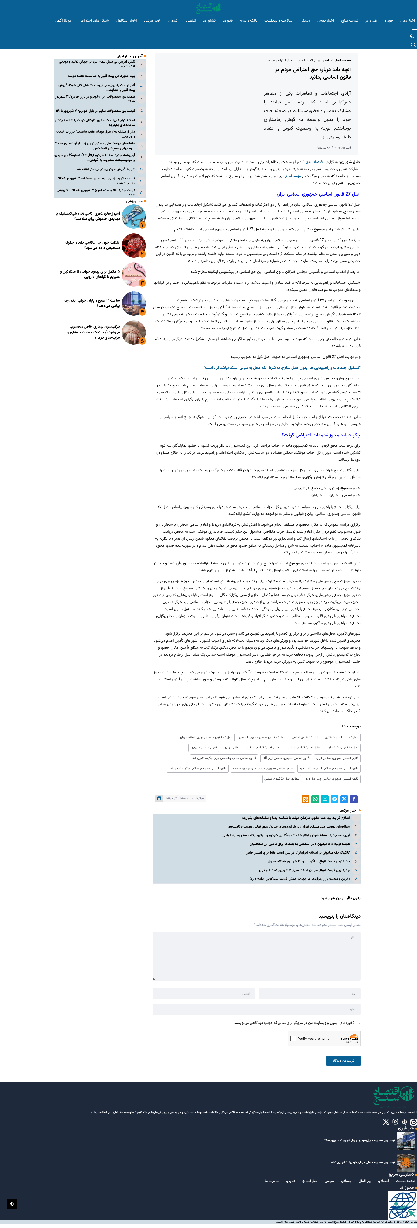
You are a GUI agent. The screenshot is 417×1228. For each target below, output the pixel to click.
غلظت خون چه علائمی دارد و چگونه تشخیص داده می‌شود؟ (92, 245)
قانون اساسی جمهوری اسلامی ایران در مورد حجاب (263, 768)
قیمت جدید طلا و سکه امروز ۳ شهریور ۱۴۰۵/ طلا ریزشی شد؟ (96, 193)
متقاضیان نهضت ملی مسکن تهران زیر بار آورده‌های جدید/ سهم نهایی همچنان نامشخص (288, 826)
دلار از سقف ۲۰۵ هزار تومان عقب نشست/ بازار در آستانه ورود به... (95, 134)
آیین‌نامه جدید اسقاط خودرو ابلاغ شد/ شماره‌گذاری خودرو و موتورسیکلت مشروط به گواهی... (285, 835)
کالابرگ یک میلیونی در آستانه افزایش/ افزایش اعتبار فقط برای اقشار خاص (298, 853)
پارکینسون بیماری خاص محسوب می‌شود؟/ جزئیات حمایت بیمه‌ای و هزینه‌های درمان (93, 332)
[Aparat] (404, 1122)
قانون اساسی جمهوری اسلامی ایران (337, 758)
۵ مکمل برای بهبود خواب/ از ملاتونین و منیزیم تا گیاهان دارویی (90, 274)
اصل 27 (353, 737)
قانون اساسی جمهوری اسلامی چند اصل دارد (332, 779)
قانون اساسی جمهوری (204, 747)
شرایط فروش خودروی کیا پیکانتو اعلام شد (105, 169)
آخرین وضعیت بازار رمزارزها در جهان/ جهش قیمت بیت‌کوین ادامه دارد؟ (300, 879)
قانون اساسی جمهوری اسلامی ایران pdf (286, 758)
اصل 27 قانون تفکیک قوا (343, 747)
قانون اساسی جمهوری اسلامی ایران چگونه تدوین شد (224, 758)
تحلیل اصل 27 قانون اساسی (304, 747)
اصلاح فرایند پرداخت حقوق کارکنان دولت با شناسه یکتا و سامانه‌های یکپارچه (296, 818)
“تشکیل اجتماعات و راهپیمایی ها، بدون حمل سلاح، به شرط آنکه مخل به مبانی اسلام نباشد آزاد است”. (281, 368)
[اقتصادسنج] (208, 9)
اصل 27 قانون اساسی (305, 737)
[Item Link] (134, 216)
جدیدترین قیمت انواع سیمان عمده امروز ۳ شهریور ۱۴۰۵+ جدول (304, 870)
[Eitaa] (413, 1122)
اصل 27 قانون (333, 737)
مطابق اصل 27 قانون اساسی (281, 779)
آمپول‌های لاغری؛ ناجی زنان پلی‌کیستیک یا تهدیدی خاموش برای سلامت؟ (88, 216)
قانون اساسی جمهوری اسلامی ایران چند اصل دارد (328, 768)
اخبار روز (323, 60)
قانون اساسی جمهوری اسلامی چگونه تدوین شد (197, 768)
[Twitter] (386, 1122)
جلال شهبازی (231, 747)
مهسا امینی (292, 176)
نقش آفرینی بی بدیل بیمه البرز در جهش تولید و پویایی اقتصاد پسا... (97, 64)
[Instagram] (395, 1122)
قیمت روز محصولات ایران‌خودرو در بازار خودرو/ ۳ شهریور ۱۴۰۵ (95, 99)
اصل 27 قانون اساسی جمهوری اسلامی (262, 737)
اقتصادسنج (315, 162)
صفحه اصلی (342, 60)
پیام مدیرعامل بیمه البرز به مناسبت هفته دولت (101, 76)
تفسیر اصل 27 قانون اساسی (263, 747)
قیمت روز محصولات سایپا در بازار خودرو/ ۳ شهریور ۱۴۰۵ (95, 111)
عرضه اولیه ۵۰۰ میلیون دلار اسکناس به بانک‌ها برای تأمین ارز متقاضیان (300, 844)
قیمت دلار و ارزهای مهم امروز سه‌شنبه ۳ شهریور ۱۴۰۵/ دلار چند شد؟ (96, 181)
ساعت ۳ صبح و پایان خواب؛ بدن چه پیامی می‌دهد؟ (92, 303)
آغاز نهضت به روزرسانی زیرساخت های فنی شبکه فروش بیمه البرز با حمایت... (96, 87)
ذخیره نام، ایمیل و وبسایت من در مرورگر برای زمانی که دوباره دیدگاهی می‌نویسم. (294, 1023)
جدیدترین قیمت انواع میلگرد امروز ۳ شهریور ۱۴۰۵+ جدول (309, 861)
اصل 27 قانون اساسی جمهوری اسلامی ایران (206, 737)
